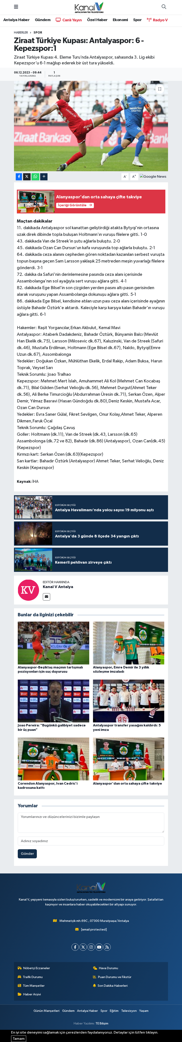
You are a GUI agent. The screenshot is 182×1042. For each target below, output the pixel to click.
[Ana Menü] (16, 7)
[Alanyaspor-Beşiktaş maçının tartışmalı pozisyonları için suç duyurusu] (53, 643)
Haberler (21, 32)
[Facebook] (75, 947)
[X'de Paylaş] (27, 177)
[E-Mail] (46, 597)
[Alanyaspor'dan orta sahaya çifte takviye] (128, 759)
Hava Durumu (108, 968)
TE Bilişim (101, 1023)
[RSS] (107, 947)
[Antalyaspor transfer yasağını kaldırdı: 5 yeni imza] (128, 701)
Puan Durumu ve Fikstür (114, 977)
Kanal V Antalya (58, 587)
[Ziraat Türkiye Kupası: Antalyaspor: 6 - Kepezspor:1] (91, 126)
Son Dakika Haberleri (113, 985)
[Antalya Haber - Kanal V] (89, 7)
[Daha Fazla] (43, 177)
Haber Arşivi (32, 994)
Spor (137, 20)
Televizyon (129, 1010)
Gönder (27, 854)
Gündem (42, 20)
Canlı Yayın (71, 20)
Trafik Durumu (33, 977)
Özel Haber (97, 20)
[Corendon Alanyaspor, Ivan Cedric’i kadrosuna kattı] (53, 759)
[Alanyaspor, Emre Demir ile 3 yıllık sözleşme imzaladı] (128, 643)
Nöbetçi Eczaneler (36, 968)
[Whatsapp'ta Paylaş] (35, 177)
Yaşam (143, 1010)
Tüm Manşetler (34, 985)
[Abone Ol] (153, 177)
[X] (83, 947)
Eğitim (114, 1010)
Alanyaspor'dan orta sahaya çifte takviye (127, 783)
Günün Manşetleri (46, 1010)
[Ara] (164, 7)
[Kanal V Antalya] (28, 590)
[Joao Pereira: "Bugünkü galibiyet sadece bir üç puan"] (53, 701)
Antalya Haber (16, 20)
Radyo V (160, 20)
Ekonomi (120, 20)
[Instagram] (91, 947)
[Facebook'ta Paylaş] (19, 177)
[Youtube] (99, 947)
